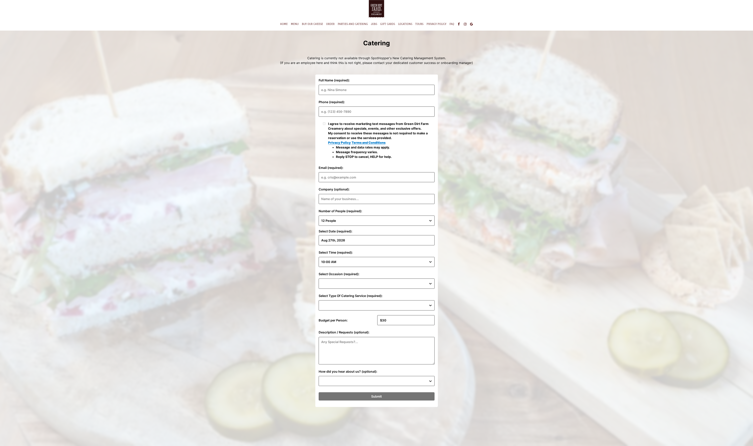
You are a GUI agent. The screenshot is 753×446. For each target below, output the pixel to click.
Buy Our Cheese (312, 24)
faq (451, 24)
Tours (419, 24)
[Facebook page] (459, 24)
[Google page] (471, 24)
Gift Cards (387, 24)
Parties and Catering (353, 24)
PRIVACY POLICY (436, 24)
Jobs (374, 24)
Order (330, 24)
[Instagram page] (465, 24)
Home (284, 24)
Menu (295, 24)
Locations (405, 24)
